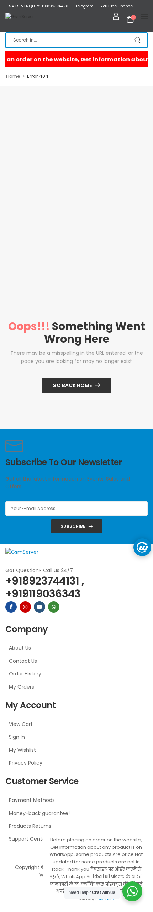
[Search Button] (138, 40)
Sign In (17, 736)
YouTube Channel (116, 6)
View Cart (21, 724)
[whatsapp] (53, 607)
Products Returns (30, 826)
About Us (20, 647)
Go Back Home (72, 385)
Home (13, 76)
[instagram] (25, 607)
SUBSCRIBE (72, 526)
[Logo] (19, 16)
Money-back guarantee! (39, 813)
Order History (25, 673)
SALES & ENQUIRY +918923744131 (38, 6)
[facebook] (11, 607)
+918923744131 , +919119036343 (44, 587)
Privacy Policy (25, 762)
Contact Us (23, 660)
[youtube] (39, 607)
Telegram (84, 6)
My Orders (21, 686)
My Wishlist (22, 750)
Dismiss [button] (105, 898)
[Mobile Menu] (144, 16)
